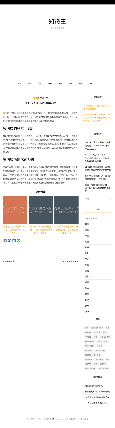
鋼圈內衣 (88, 364)
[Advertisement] (57, 59)
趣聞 (80, 84)
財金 (87, 288)
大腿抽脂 (88, 332)
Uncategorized (91, 218)
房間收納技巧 (89, 106)
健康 (87, 224)
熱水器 (99, 346)
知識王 (57, 21)
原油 (86, 328)
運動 (87, 300)
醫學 (50, 84)
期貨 (95, 337)
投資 (90, 84)
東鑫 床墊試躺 (89, 346)
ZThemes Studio (59, 419)
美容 (40, 84)
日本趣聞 (88, 337)
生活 (20, 84)
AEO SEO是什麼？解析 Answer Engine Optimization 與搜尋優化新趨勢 (97, 157)
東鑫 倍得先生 (89, 341)
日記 (87, 253)
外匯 (107, 328)
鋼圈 (107, 359)
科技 (70, 84)
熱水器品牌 (88, 350)
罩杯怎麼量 (88, 359)
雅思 (95, 364)
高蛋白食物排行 (104, 368)
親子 (87, 282)
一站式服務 (95, 121)
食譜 (87, 311)
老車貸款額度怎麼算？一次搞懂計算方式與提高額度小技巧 (66, 229)
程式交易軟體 (100, 350)
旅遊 (30, 84)
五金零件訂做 (9, 261)
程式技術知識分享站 (94, 385)
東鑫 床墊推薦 (102, 341)
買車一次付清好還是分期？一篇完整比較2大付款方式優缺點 (41, 229)
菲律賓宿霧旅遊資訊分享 (96, 403)
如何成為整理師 (90, 109)
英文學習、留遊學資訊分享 (97, 397)
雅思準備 (103, 364)
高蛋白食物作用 (90, 368)
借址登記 (100, 114)
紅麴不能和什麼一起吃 (92, 355)
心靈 (87, 241)
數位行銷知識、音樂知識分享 (98, 391)
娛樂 (87, 230)
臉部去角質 (99, 359)
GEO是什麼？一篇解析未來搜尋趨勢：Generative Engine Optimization (98, 145)
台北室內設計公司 (97, 328)
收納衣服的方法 (102, 106)
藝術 (60, 84)
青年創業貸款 (89, 114)
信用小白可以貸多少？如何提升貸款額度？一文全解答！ (15, 229)
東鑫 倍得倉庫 (105, 337)
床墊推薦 (97, 332)
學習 (87, 235)
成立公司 (91, 117)
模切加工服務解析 (71, 261)
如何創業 (100, 117)
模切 (5, 113)
